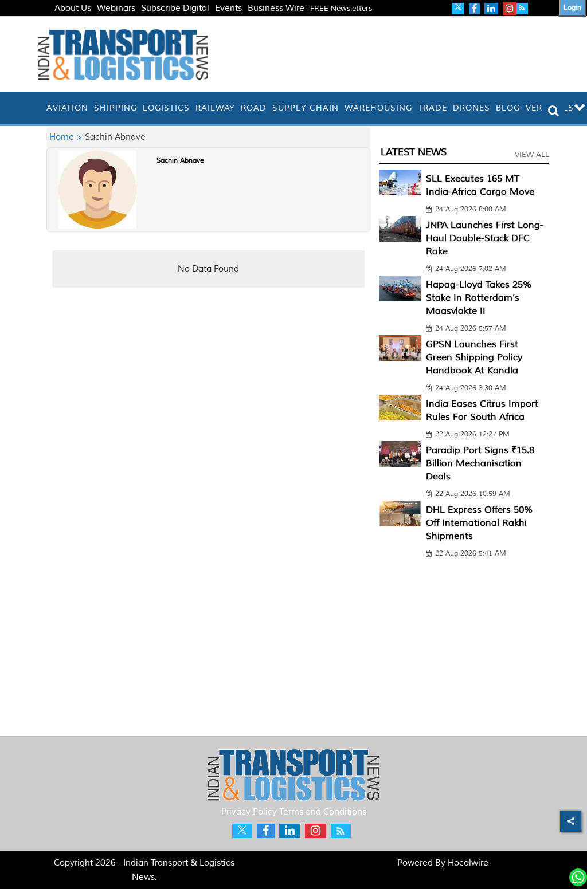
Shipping (115, 108)
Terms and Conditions (322, 812)
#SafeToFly (76, 22)
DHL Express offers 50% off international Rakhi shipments (479, 523)
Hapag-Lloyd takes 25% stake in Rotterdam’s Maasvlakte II (479, 298)
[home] (41, 108)
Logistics (166, 108)
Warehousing (378, 108)
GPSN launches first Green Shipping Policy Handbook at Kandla (474, 357)
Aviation (67, 108)
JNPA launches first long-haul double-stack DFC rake (484, 238)
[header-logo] (123, 54)
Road (254, 108)
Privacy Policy (249, 812)
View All (532, 154)
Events (228, 8)
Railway (215, 108)
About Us (72, 8)
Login (572, 7)
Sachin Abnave (180, 160)
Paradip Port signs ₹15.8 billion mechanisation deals (480, 463)
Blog (508, 108)
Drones (471, 108)
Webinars (116, 8)
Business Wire (276, 8)
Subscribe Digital (175, 8)
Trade (432, 108)
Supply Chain (305, 108)
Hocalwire (468, 862)
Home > (67, 137)
